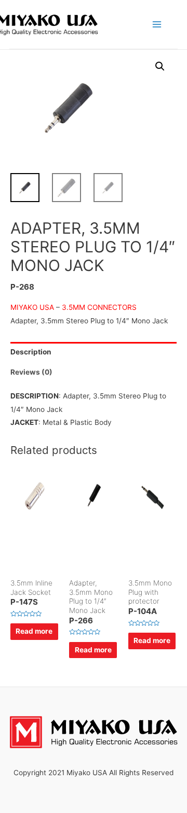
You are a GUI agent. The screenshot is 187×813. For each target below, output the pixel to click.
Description (30, 352)
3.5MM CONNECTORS (98, 307)
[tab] (93, 352)
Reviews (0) (31, 372)
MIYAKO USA (32, 307)
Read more (34, 631)
